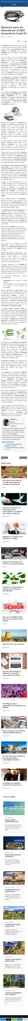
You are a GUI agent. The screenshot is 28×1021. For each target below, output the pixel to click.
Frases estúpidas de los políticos (15, 447)
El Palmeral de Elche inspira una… (12, 925)
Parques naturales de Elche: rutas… (13, 960)
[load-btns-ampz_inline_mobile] (25, 1019)
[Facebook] (19, 41)
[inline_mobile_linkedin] (19, 1019)
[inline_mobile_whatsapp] (14, 1019)
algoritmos (4, 235)
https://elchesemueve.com (17, 423)
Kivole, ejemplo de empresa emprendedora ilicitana (14, 732)
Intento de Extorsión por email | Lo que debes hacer (13, 563)
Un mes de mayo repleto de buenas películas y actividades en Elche (14, 758)
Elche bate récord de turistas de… (13, 855)
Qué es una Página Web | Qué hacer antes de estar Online (13, 619)
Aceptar (14, 4)
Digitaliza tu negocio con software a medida (13, 537)
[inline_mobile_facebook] (3, 1019)
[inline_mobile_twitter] (8, 1019)
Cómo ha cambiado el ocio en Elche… (13, 993)
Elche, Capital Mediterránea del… (12, 820)
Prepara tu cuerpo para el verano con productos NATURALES (13, 589)
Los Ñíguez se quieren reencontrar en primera (12, 784)
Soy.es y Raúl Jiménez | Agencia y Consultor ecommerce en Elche (12, 673)
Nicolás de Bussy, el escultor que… (12, 890)
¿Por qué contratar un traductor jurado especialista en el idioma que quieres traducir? (12, 510)
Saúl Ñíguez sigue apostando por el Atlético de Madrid (14, 705)
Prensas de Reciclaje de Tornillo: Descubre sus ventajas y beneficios (12, 482)
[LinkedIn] (25, 41)
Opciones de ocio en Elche (13, 644)
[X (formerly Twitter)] (22, 41)
